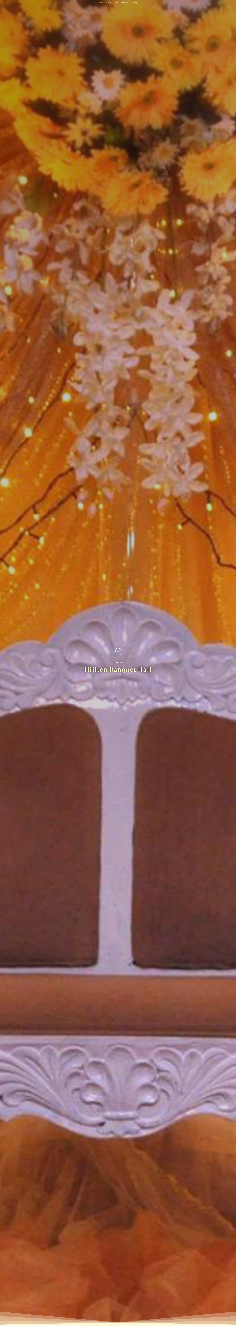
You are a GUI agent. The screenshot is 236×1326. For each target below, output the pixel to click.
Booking (134, 2)
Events (108, 2)
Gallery (116, 2)
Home (101, 2)
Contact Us (125, 2)
